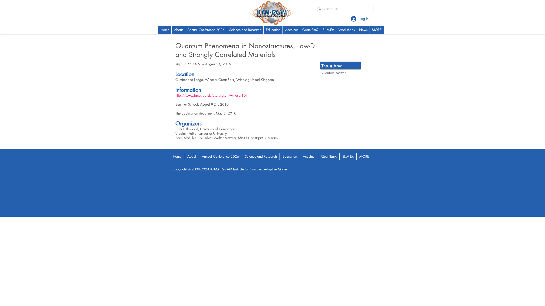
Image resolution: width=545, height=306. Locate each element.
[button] (178, 30)
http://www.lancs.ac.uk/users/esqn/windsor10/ (211, 95)
